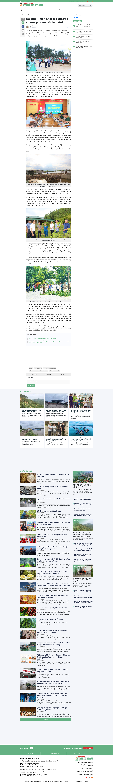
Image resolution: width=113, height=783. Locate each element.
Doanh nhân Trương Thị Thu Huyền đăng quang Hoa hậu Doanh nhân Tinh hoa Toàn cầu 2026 (52, 695)
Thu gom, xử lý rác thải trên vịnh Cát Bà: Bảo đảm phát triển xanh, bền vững (53, 644)
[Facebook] (85, 1)
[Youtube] (87, 1)
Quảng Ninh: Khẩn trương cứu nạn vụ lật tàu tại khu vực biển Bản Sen (82, 596)
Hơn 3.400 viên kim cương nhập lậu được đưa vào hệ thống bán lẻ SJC (82, 579)
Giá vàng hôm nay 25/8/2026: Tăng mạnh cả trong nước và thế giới (52, 596)
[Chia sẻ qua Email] (23, 30)
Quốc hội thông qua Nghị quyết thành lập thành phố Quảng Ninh (52, 709)
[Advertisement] (83, 58)
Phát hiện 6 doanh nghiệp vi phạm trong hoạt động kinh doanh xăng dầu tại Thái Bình (83, 504)
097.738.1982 (88, 748)
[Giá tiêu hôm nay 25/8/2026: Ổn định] (28, 623)
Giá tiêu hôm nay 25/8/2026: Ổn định (50, 619)
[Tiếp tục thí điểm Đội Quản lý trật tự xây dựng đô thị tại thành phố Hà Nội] (83, 477)
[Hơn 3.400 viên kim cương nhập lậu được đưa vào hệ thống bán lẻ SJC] (83, 571)
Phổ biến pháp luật (81, 521)
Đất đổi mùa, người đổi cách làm (49, 511)
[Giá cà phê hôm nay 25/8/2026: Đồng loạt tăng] (28, 611)
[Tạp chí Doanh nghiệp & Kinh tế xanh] (31, 5)
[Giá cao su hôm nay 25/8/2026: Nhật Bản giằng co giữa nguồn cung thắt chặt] (28, 562)
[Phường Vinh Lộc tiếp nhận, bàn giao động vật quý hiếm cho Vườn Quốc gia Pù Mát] (56, 428)
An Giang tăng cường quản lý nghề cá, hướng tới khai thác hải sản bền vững (81, 411)
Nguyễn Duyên (33, 26)
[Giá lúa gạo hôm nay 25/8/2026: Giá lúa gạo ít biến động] (28, 478)
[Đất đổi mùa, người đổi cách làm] (28, 514)
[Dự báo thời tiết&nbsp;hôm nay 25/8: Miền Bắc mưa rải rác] (28, 502)
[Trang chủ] (21, 10)
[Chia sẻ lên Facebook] (23, 26)
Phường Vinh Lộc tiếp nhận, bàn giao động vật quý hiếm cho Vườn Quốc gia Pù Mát (56, 439)
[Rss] (92, 1)
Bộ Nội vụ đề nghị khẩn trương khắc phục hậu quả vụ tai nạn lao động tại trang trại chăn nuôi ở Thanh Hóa (83, 591)
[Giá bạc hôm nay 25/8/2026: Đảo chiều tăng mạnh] (28, 490)
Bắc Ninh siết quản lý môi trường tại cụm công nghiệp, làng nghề (56, 410)
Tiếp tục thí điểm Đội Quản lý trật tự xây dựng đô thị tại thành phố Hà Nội (83, 486)
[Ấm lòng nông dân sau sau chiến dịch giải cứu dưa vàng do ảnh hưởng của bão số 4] (28, 685)
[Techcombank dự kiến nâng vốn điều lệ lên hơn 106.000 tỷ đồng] (28, 673)
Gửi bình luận (31, 385)
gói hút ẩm (76, 17)
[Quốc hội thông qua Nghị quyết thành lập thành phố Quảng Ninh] (28, 711)
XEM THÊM (45, 719)
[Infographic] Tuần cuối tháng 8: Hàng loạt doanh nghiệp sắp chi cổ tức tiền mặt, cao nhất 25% (53, 657)
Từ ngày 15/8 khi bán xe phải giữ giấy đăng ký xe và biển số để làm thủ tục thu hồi (83, 498)
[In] (23, 34)
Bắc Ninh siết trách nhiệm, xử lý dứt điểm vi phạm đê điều (31, 438)
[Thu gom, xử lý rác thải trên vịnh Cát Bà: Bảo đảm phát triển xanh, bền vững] (28, 646)
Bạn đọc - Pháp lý (80, 566)
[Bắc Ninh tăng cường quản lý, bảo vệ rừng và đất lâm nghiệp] (32, 400)
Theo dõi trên (62, 27)
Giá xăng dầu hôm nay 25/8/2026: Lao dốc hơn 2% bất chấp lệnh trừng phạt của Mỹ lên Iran (53, 584)
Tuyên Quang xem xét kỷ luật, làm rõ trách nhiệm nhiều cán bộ (83, 607)
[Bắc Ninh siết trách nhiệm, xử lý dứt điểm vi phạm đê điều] (32, 428)
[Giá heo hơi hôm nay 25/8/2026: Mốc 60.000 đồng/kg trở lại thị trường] (28, 634)
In (63, 374)
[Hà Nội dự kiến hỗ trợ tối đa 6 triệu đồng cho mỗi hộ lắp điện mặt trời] (28, 550)
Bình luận (23, 19)
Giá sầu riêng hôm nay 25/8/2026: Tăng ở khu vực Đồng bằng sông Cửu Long (53, 572)
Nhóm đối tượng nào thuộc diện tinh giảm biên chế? (82, 509)
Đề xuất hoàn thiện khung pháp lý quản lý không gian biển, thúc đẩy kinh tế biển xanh (81, 439)
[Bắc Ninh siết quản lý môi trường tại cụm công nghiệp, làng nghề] (56, 400)
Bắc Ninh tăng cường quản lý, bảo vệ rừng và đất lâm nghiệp (31, 410)
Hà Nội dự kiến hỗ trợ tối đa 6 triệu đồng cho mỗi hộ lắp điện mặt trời (53, 548)
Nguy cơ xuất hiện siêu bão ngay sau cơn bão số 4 (43, 338)
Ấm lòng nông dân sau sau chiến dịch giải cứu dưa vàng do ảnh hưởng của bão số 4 (53, 682)
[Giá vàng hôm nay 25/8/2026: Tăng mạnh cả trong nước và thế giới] (28, 599)
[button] (82, 1)
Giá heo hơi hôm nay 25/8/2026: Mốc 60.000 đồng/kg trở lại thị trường (52, 631)
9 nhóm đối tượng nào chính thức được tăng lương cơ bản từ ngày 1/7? (83, 514)
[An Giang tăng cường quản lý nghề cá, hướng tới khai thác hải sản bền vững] (81, 400)
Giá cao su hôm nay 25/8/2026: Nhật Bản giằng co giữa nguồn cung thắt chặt (53, 560)
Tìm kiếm (91, 5)
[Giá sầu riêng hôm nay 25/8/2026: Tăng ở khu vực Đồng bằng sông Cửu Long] (28, 575)
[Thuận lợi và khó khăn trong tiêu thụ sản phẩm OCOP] (28, 538)
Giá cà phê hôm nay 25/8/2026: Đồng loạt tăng (53, 608)
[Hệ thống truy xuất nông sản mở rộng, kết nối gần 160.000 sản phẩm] (28, 526)
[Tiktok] (90, 1)
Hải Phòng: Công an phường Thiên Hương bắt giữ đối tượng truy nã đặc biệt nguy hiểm (83, 602)
